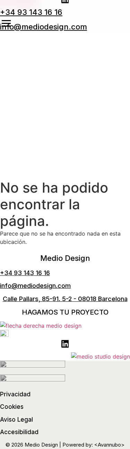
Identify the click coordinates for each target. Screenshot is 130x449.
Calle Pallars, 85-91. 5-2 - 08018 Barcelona (65, 298)
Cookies (12, 406)
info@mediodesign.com (43, 26)
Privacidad (15, 394)
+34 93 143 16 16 (31, 11)
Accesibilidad (19, 432)
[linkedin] (65, 345)
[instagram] (4, 334)
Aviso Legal (16, 419)
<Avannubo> (109, 444)
